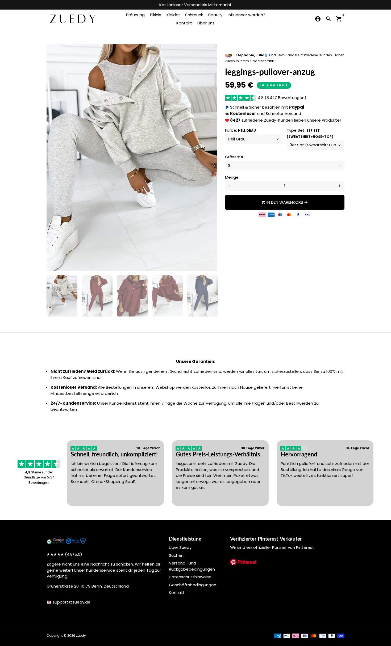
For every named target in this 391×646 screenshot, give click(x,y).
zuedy (81, 635)
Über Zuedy (180, 547)
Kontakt (184, 23)
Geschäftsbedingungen (192, 585)
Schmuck (194, 15)
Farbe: (240, 130)
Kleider (173, 15)
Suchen (176, 555)
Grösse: (234, 157)
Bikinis (155, 15)
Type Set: (310, 133)
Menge (232, 177)
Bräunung (135, 15)
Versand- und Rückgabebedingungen (192, 566)
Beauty (215, 15)
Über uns (206, 23)
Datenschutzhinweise (190, 577)
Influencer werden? (246, 15)
